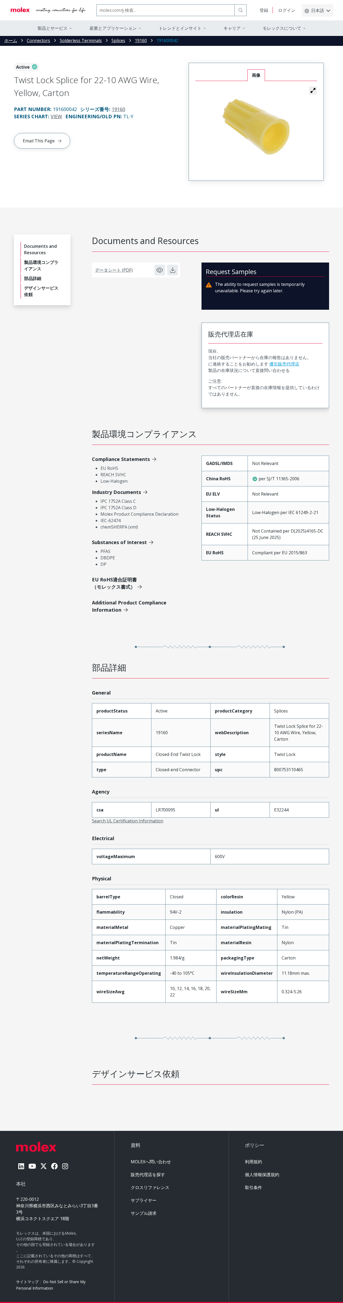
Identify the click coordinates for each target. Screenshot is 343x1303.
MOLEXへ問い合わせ (151, 1162)
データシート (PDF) (114, 270)
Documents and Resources (40, 249)
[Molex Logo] (48, 10)
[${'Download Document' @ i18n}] (172, 270)
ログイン (286, 10)
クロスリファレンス (150, 1187)
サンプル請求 (143, 1213)
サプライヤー (143, 1200)
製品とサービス (53, 28)
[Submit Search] (241, 10)
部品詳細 (32, 278)
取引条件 (253, 1187)
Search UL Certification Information (127, 821)
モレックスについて (282, 28)
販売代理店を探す (148, 1175)
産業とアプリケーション (113, 28)
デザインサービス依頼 (41, 291)
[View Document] (159, 270)
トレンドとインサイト (180, 28)
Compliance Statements (121, 459)
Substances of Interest (119, 542)
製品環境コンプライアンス (41, 265)
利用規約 (253, 1162)
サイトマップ (27, 1281)
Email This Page (39, 141)
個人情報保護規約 (262, 1175)
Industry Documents (116, 492)
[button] (313, 90)
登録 (264, 10)
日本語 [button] (317, 10)
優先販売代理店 (284, 364)
